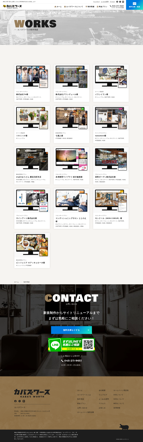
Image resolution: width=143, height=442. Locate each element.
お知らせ (102, 408)
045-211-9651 (118, 6)
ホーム (59, 6)
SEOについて (119, 399)
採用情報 (117, 408)
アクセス (112, 1)
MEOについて (119, 403)
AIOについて (118, 395)
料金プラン (103, 6)
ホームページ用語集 (121, 390)
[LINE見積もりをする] (71, 350)
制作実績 (91, 6)
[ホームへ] (12, 7)
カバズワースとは (84, 395)
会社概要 (102, 390)
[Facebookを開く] (117, 1)
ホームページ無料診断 (85, 412)
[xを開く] (120, 1)
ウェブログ (96, 1)
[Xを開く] (19, 401)
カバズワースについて (74, 6)
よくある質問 (105, 1)
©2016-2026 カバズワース (122, 439)
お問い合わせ (82, 408)
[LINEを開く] (123, 1)
